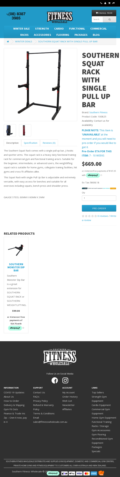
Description (12, 142)
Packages (81, 35)
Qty (83, 192)
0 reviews (103, 215)
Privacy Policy (40, 400)
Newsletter (68, 405)
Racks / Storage (100, 426)
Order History (70, 396)
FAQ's (36, 396)
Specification (30, 142)
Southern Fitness (98, 112)
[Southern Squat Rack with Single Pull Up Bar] (40, 84)
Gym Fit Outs (11, 409)
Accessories (42, 35)
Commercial (98, 28)
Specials (96, 451)
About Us (9, 396)
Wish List (67, 400)
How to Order (11, 400)
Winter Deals (23, 41)
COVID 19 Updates (14, 392)
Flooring (62, 35)
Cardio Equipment (101, 405)
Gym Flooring (99, 434)
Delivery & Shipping (14, 405)
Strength (42, 28)
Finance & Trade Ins (14, 413)
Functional (77, 28)
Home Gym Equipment (104, 417)
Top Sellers (98, 392)
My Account (68, 392)
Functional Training (102, 421)
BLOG (96, 35)
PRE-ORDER (99, 208)
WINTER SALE (21, 28)
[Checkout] (113, 3)
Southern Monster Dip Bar (16, 267)
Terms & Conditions (44, 413)
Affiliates (67, 409)
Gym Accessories (101, 430)
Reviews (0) (49, 142)
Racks (24, 35)
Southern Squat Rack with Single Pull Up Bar (68, 41)
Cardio (59, 28)
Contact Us (39, 392)
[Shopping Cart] (109, 3)
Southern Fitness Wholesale (27, 471)
